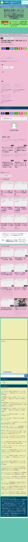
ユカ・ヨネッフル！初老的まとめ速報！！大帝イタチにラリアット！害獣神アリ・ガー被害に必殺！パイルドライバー (13, 457)
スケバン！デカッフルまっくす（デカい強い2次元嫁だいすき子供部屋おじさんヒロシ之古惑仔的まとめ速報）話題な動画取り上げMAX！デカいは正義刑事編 (14, 468)
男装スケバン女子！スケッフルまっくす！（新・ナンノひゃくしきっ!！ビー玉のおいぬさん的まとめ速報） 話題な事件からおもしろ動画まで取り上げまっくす (13, 432)
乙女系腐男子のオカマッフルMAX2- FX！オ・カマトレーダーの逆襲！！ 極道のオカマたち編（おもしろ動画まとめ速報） (13, 399)
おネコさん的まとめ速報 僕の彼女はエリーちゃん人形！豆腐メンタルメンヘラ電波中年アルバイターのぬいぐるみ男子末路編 (13, 393)
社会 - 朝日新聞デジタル (9, 38)
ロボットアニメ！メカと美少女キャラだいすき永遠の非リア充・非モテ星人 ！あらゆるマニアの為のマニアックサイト (13, 438)
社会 (2, 38)
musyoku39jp (14, 130)
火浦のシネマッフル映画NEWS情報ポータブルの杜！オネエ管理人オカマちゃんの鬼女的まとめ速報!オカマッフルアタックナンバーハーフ (13, 451)
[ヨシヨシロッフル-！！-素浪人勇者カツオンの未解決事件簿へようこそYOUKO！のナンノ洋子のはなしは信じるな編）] (13, 478)
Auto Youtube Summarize (13, 61)
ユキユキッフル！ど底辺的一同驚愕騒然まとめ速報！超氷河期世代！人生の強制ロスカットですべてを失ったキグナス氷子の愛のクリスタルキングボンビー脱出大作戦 (13, 488)
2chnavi (3, 341)
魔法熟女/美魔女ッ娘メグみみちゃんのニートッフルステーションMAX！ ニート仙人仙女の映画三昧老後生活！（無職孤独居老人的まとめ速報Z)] (13, 404)
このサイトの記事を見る (7, 58)
